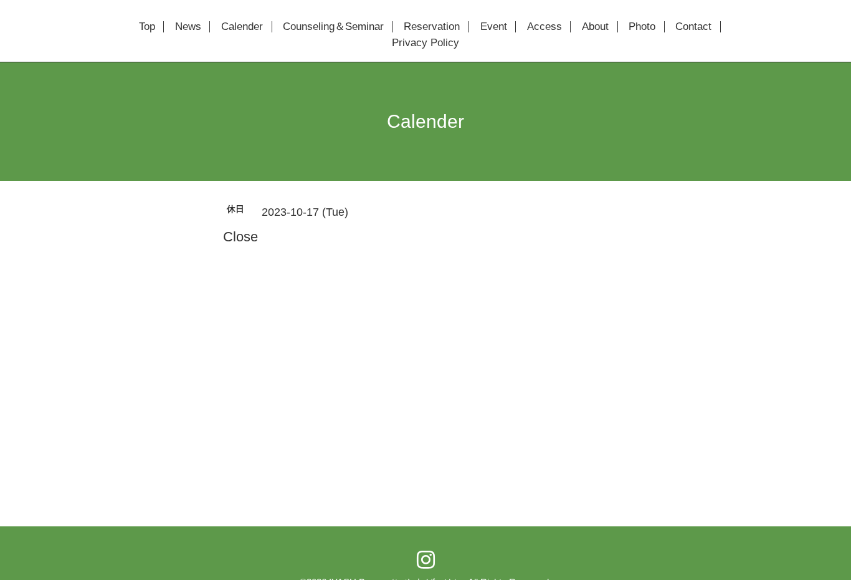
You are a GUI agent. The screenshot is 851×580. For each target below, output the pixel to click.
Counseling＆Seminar (333, 26)
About (595, 26)
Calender (242, 26)
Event (493, 26)
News (188, 26)
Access (544, 26)
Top (147, 26)
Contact (693, 26)
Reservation (432, 26)
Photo (642, 26)
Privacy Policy (425, 43)
